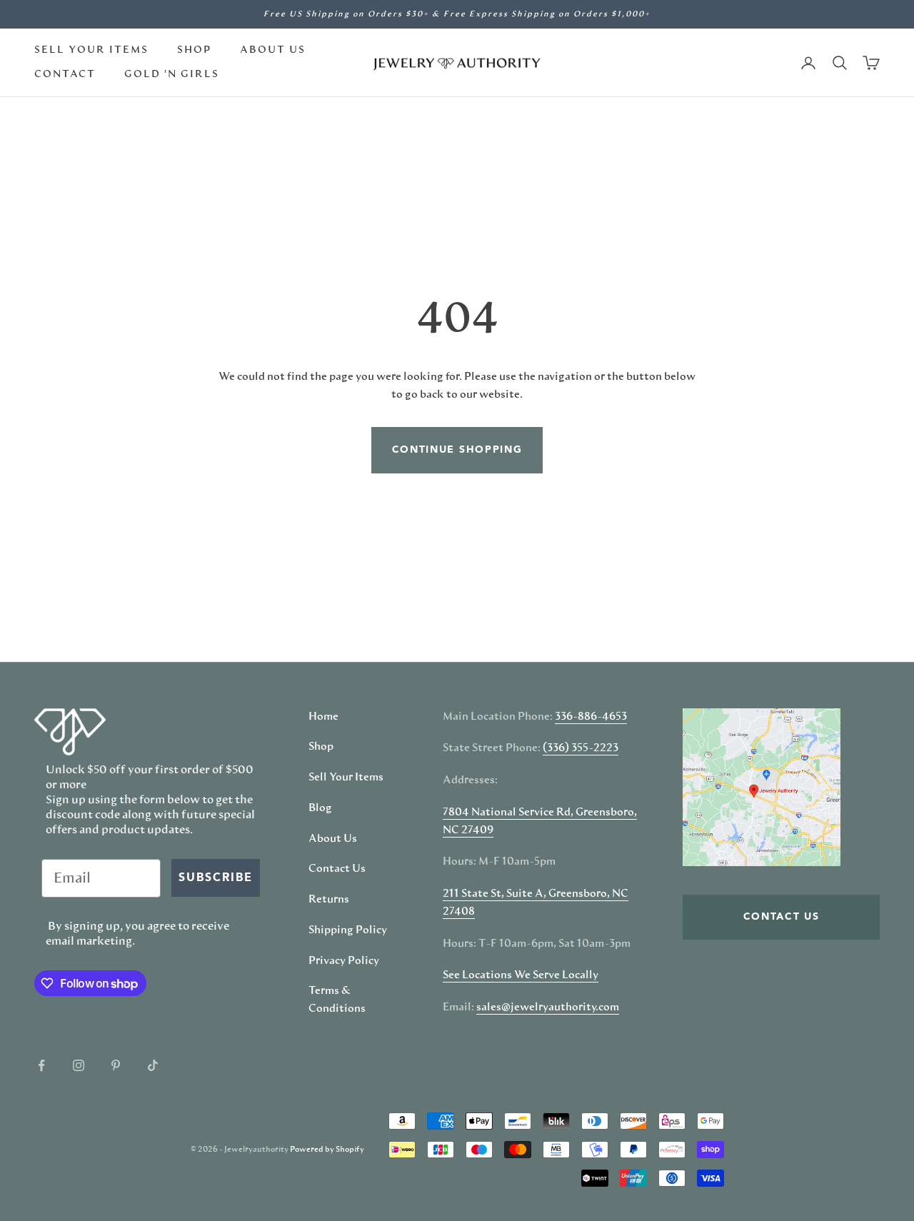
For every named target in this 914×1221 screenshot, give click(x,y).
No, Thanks (604, 786)
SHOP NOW (603, 742)
